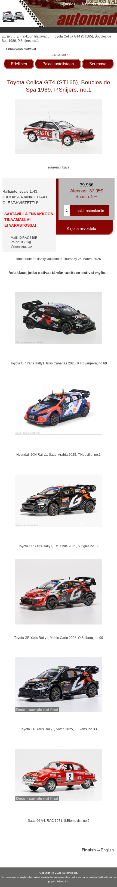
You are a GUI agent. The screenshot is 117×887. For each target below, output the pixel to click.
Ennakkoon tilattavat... (33, 36)
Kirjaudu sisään (95, 4)
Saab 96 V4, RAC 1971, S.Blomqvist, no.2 (59, 820)
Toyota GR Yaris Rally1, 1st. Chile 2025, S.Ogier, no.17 (58, 546)
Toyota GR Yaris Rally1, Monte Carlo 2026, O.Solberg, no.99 (58, 637)
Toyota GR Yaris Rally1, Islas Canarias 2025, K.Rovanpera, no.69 (58, 363)
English (107, 850)
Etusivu (68, 4)
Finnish (89, 850)
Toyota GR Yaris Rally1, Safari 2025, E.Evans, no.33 (58, 729)
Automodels (69, 872)
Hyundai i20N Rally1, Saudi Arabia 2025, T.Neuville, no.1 (58, 454)
